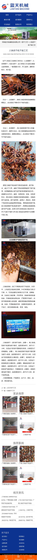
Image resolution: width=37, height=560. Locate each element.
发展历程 (21, 546)
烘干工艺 (25, 42)
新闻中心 (29, 19)
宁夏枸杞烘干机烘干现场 (8, 506)
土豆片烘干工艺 (11, 388)
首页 (7, 15)
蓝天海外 (4, 546)
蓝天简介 (4, 536)
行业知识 (7, 24)
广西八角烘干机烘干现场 (25, 500)
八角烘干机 (22, 510)
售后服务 (21, 540)
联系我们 (29, 24)
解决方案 (7, 19)
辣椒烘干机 (22, 520)
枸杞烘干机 (5, 520)
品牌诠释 (4, 543)
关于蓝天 (18, 15)
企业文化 (21, 543)
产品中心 (29, 15)
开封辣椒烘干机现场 (7, 513)
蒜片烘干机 (22, 517)
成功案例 (18, 19)
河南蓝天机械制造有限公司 (11, 42)
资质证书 (18, 24)
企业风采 (21, 550)
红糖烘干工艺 (11, 391)
